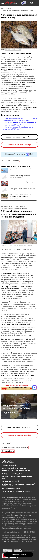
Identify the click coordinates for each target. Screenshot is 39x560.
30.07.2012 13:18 (6, 8)
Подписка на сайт (10, 471)
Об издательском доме (12, 474)
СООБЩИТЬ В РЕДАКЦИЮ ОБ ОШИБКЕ (17, 491)
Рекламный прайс (9, 465)
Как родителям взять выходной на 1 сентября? (16, 407)
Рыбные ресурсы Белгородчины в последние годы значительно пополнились (20, 196)
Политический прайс (11, 489)
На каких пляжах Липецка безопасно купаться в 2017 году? (19, 124)
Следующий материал (19, 554)
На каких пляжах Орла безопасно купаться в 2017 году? (18, 128)
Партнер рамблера (29, 550)
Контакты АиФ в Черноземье (14, 468)
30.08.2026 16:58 (6, 206)
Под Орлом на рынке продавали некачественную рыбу (20, 176)
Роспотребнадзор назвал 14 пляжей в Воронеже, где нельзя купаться (20, 120)
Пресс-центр (24, 471)
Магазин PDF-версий (10, 481)
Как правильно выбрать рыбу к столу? (22, 182)
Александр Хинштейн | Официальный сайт (17, 245)
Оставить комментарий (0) (19, 145)
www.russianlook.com (13, 50)
